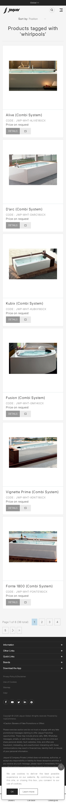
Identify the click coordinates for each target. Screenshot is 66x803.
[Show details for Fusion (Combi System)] (33, 358)
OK (12, 791)
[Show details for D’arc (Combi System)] (33, 170)
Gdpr (5, 693)
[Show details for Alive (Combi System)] (33, 76)
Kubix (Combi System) (24, 303)
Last (19, 630)
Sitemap (6, 687)
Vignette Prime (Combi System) (32, 492)
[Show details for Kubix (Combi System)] (33, 264)
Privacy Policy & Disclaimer (14, 676)
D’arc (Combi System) (24, 209)
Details (12, 131)
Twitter (18, 702)
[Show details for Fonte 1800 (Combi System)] (33, 547)
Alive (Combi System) (24, 115)
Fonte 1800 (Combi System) (29, 586)
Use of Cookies (10, 682)
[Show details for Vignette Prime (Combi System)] (33, 453)
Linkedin (25, 702)
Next (12, 630)
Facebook (5, 702)
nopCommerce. (9, 718)
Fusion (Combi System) (25, 398)
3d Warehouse (31, 702)
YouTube (12, 702)
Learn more (30, 791)
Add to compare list (25, 131)
